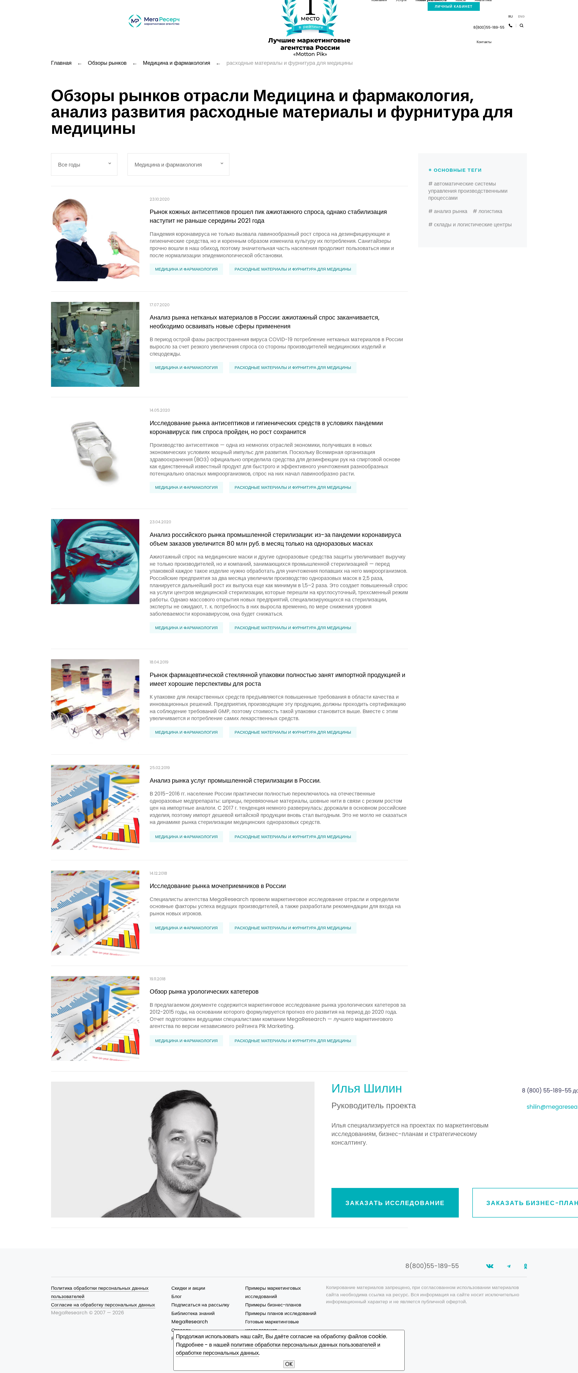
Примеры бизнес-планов (273, 1304)
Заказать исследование (395, 1203)
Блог (176, 1296)
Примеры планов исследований (280, 1313)
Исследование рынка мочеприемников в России (218, 886)
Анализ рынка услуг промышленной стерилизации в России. (235, 780)
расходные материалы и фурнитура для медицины (293, 269)
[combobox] (84, 164)
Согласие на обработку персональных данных (103, 1304)
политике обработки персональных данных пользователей (303, 1344)
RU (510, 16)
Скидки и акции (188, 1288)
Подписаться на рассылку (200, 1304)
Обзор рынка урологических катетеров (204, 991)
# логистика (487, 211)
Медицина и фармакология (186, 269)
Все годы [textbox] (69, 164)
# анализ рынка (447, 211)
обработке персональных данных (217, 1353)
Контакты (484, 41)
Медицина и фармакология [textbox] (168, 164)
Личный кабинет (454, 6)
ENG (521, 16)
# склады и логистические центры (470, 224)
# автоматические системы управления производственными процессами (468, 191)
